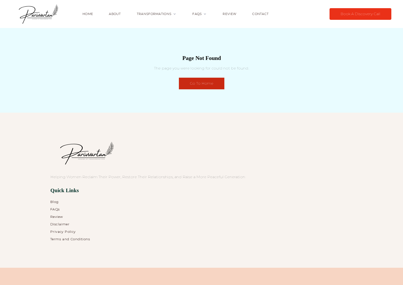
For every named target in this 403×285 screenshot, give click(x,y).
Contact (260, 14)
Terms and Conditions (70, 239)
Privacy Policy (63, 231)
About (115, 14)
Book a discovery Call (360, 14)
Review (229, 14)
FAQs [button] (197, 14)
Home (88, 14)
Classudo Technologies (253, 277)
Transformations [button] (154, 14)
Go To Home (201, 83)
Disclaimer (59, 224)
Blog (54, 202)
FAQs (55, 209)
